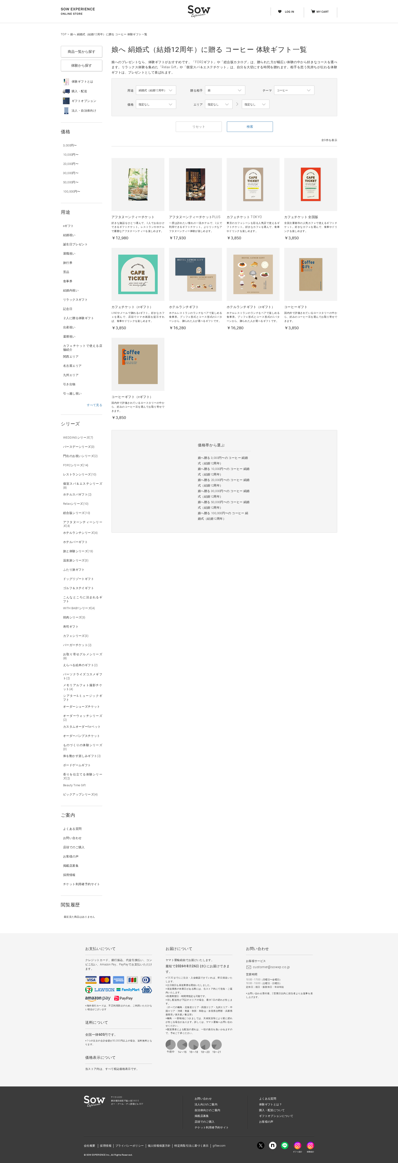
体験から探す (81, 65)
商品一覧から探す (81, 52)
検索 (250, 126)
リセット (198, 126)
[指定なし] (255, 104)
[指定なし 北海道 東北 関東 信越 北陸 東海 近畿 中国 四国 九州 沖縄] (218, 104)
